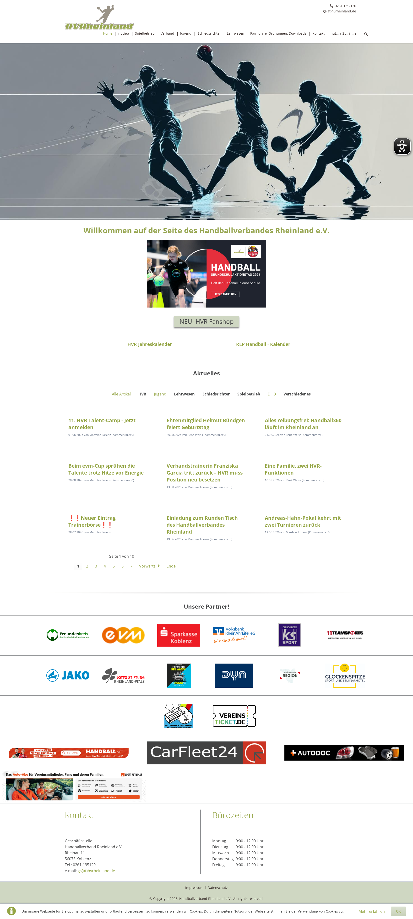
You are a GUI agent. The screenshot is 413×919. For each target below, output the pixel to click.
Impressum (194, 887)
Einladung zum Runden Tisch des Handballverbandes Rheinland (202, 524)
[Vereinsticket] (234, 715)
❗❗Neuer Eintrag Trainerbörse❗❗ (92, 521)
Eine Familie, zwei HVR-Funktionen (293, 469)
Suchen (366, 34)
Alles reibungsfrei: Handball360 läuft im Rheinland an (303, 424)
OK (398, 911)
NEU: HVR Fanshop (206, 321)
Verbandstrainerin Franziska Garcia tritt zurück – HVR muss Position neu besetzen (205, 472)
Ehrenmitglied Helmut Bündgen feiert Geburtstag (206, 424)
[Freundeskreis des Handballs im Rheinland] (67, 635)
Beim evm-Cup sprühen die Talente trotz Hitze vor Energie (106, 469)
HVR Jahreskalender (149, 344)
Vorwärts (147, 566)
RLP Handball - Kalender (263, 344)
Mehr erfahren (372, 911)
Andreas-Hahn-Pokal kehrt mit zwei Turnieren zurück (303, 521)
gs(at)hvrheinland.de (96, 870)
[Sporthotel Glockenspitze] (345, 676)
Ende (171, 566)
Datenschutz (218, 887)
